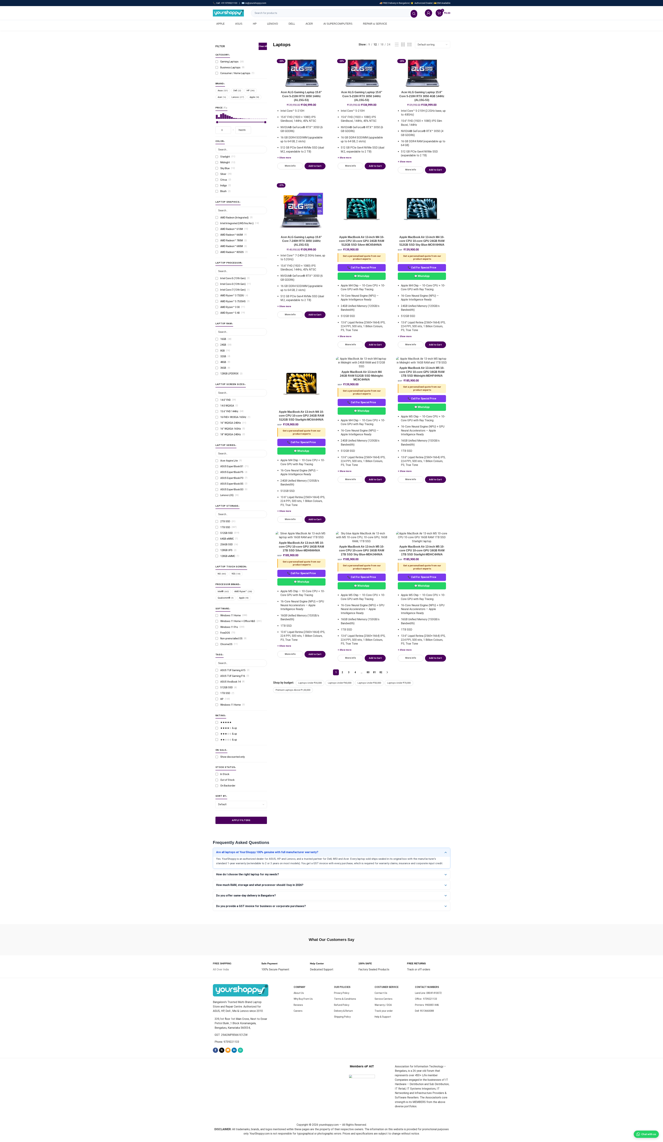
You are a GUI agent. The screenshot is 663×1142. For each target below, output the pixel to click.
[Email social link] (228, 1050)
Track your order (384, 1010)
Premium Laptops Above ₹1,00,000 (293, 690)
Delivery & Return (343, 1010)
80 (368, 672)
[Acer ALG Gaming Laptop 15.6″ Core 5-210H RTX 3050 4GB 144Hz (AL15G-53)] (422, 73)
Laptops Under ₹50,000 (369, 683)
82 (380, 672)
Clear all (263, 46)
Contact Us (381, 993)
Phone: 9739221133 (227, 1041)
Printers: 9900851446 (427, 1005)
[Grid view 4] (409, 44)
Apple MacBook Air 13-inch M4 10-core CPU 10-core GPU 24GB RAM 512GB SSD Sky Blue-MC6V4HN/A (421, 241)
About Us (299, 993)
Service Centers (383, 998)
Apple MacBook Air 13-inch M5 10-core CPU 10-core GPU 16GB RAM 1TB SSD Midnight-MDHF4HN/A (421, 371)
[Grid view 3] (403, 44)
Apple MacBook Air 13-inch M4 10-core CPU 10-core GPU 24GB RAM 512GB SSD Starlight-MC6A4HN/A (301, 415)
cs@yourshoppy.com (255, 3)
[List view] (397, 44)
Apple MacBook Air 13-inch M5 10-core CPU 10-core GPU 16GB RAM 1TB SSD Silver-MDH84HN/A (301, 546)
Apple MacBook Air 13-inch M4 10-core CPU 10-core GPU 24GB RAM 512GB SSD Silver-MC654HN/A (361, 241)
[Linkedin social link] (234, 1050)
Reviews (298, 1005)
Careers (298, 1010)
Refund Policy (341, 1005)
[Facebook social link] (215, 1050)
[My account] (428, 13)
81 (374, 672)
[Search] (414, 14)
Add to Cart (315, 166)
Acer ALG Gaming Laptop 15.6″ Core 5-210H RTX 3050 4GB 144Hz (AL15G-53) (421, 96)
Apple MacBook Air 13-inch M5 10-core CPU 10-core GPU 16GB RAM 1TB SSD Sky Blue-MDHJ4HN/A (361, 550)
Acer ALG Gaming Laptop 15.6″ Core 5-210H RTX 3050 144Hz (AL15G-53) (301, 96)
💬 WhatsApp (361, 276)
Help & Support (383, 1016)
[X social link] (221, 1050)
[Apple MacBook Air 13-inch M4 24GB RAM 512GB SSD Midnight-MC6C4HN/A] (362, 363)
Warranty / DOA (383, 1005)
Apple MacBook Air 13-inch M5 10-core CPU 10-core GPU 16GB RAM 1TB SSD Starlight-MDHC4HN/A (421, 550)
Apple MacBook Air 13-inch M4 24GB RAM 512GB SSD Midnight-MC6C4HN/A (361, 375)
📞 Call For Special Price (361, 267)
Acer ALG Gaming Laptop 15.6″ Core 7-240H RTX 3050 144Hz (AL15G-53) (301, 241)
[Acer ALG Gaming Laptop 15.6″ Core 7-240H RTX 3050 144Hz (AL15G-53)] (301, 208)
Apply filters (241, 820)
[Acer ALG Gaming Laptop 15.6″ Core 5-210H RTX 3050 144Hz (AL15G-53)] (301, 73)
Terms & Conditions (345, 998)
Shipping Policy (342, 1016)
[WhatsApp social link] (240, 1050)
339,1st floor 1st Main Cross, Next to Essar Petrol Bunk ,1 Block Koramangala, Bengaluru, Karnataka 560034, (241, 1023)
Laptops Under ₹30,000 (310, 683)
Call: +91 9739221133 (226, 3)
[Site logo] (228, 12)
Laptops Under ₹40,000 (339, 683)
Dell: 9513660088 (424, 1010)
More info (290, 165)
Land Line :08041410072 (428, 993)
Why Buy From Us (303, 998)
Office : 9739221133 (426, 998)
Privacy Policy (341, 993)
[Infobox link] (222, 966)
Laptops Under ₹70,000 (399, 683)
